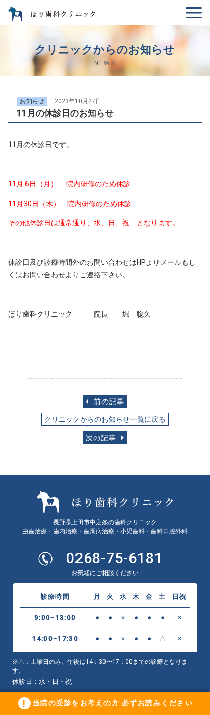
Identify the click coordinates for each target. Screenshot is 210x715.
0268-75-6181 (114, 558)
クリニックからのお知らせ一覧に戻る (105, 419)
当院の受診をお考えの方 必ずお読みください (113, 703)
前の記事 (107, 401)
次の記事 (102, 438)
